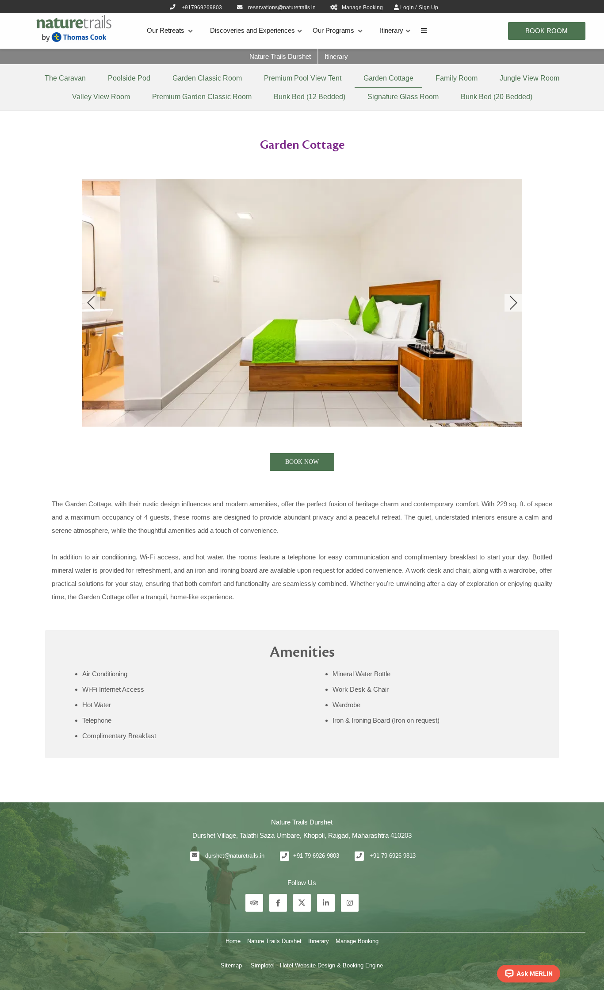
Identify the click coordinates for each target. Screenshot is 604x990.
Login (407, 7)
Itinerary (391, 30)
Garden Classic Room (207, 78)
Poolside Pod (129, 78)
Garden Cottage (388, 78)
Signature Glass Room (403, 96)
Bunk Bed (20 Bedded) (496, 96)
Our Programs (333, 30)
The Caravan (65, 78)
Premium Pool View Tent (302, 78)
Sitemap (231, 965)
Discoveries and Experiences (252, 30)
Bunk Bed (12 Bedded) (309, 96)
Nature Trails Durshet (280, 56)
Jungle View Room (529, 78)
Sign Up (428, 7)
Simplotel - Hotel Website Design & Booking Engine (317, 965)
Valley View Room (101, 96)
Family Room (457, 78)
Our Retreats (165, 30)
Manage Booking (357, 941)
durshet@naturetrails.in (234, 855)
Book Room (546, 31)
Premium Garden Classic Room (202, 96)
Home (233, 941)
